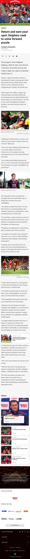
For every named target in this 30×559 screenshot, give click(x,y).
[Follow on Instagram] (27, 531)
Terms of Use (11, 547)
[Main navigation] (2, 1)
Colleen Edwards (8, 47)
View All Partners (15, 525)
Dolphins (4, 28)
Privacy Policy (18, 547)
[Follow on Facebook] (22, 531)
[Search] (28, 1)
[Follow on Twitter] (25, 531)
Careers (6, 550)
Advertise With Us (21, 550)
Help (10, 550)
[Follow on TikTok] (19, 531)
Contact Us (14, 550)
